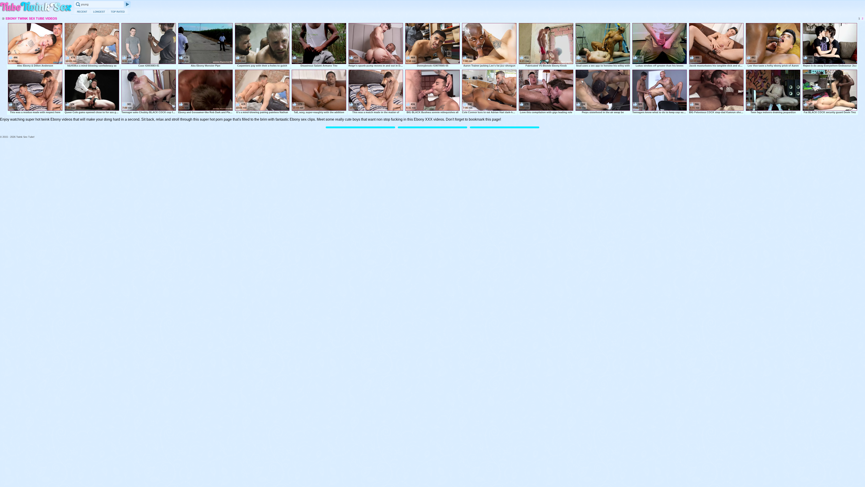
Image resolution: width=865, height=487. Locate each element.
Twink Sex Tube (36, 7)
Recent (82, 11)
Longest (99, 11)
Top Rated (117, 11)
